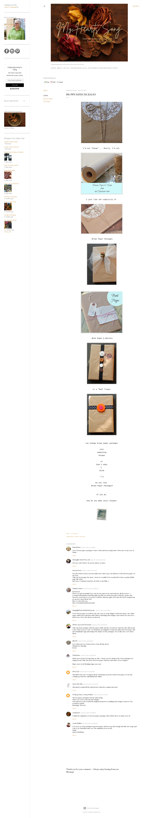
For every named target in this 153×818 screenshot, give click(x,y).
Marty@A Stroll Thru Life (81, 560)
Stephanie (76, 655)
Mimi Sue (75, 671)
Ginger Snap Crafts (11, 142)
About (59, 68)
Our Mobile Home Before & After (103, 68)
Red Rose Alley (9, 170)
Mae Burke (97, 812)
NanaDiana (76, 547)
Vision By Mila (77, 684)
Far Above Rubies (10, 197)
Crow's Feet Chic (10, 202)
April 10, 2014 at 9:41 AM (89, 570)
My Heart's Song (10, 220)
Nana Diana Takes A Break (13, 152)
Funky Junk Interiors (11, 147)
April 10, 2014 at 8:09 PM (99, 625)
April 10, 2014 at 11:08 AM (90, 588)
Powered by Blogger (93, 808)
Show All (8, 232)
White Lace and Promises (81, 625)
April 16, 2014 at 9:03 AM (90, 684)
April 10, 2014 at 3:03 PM (102, 610)
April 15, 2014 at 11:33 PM (87, 671)
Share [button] (45, 90)
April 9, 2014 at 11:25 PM (88, 547)
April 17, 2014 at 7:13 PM (101, 694)
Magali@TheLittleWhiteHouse (83, 610)
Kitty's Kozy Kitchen (11, 184)
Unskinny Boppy (10, 215)
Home (53, 68)
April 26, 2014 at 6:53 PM (90, 723)
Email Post (74, 533)
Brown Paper (48, 99)
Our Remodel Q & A (78, 68)
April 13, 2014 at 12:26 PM (88, 655)
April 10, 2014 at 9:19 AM (98, 560)
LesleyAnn (76, 713)
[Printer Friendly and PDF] (53, 83)
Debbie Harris (77, 588)
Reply (74, 555)
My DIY (66, 68)
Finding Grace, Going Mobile (82, 695)
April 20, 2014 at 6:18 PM (88, 713)
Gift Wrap (46, 101)
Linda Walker (77, 723)
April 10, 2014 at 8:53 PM (85, 641)
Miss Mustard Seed (11, 165)
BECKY (75, 641)
